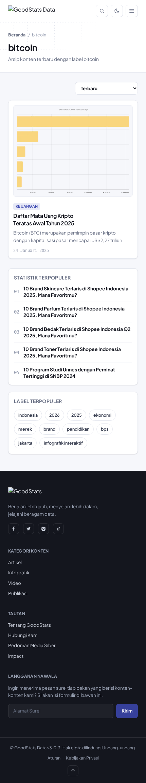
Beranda (16, 34)
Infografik (18, 572)
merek (25, 429)
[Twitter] (28, 528)
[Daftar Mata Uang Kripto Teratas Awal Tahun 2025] (73, 151)
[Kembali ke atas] (73, 770)
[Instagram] (43, 528)
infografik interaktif (63, 443)
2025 (76, 415)
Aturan (54, 758)
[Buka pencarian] (102, 11)
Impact (15, 656)
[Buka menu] (132, 11)
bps (104, 429)
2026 (54, 415)
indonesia (28, 415)
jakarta (25, 443)
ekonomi (102, 415)
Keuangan (27, 206)
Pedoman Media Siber (32, 645)
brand (49, 429)
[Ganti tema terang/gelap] (117, 11)
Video (14, 583)
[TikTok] (58, 528)
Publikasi (18, 593)
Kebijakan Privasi (82, 758)
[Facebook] (13, 528)
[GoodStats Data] (31, 10)
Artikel (15, 562)
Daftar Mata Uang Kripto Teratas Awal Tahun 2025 (43, 219)
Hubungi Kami (23, 635)
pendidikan (78, 429)
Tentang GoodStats (29, 625)
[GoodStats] (25, 492)
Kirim (127, 711)
